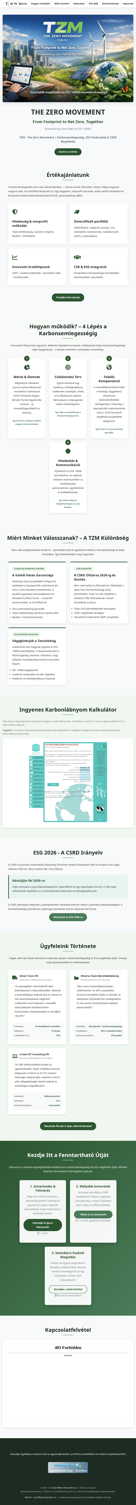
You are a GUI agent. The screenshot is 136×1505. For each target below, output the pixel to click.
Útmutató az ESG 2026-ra (68, 917)
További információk (68, 297)
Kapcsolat (128, 3)
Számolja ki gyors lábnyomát (43, 1225)
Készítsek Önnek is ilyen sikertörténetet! (68, 1126)
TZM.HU (28, 1497)
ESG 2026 (93, 3)
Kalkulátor (79, 3)
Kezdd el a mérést (68, 151)
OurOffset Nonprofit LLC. (45, 1497)
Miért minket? (61, 3)
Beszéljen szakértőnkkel (68, 1289)
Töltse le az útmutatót (93, 1214)
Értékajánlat (20, 3)
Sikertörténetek (110, 3)
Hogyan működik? (40, 3)
